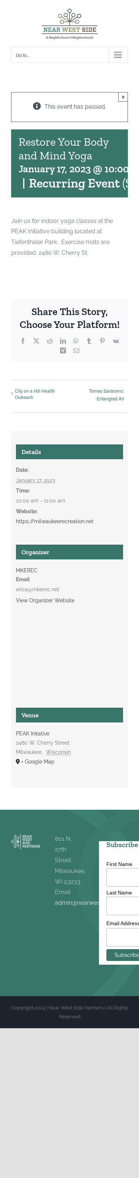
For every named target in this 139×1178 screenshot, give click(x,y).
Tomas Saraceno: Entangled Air (106, 394)
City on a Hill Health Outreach (35, 393)
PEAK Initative (32, 734)
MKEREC (26, 570)
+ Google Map (37, 762)
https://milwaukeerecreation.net (54, 521)
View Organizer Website (45, 600)
